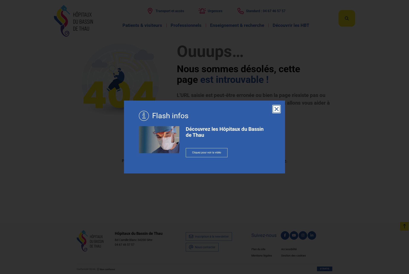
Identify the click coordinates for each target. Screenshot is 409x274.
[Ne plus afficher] (276, 109)
